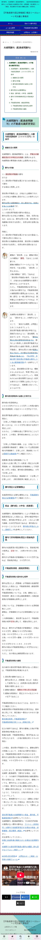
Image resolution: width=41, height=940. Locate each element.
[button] (20, 903)
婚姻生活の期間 (18, 78)
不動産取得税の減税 (19, 109)
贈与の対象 (16, 81)
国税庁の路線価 (10, 454)
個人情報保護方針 (30, 930)
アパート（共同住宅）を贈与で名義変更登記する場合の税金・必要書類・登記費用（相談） (20, 827)
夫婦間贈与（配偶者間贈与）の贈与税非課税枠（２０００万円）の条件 (22, 71)
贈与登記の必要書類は (18, 90)
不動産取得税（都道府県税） (21, 103)
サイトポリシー (10, 930)
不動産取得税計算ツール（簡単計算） (17, 722)
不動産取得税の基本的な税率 (23, 106)
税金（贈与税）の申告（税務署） (22, 93)
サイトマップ (30, 927)
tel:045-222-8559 (8, 856)
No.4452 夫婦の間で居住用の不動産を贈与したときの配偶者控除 (24, 359)
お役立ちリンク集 (11, 927)
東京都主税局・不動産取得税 (13, 719)
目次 (17, 58)
